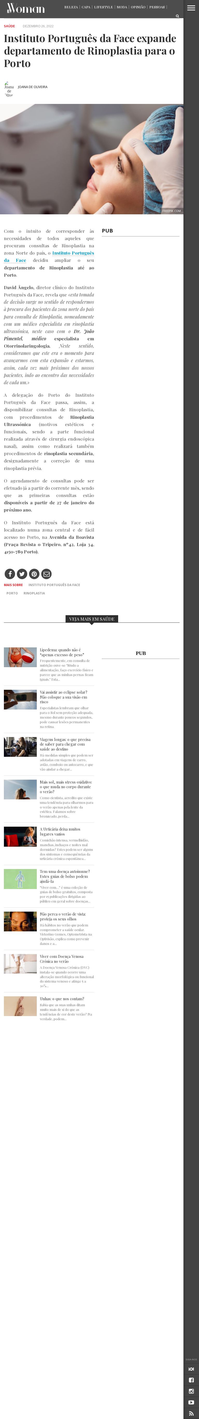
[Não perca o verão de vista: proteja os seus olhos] (20, 930)
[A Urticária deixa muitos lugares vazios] (20, 845)
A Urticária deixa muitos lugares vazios (60, 831)
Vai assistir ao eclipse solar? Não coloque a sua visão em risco (63, 697)
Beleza (71, 7)
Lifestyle (103, 7)
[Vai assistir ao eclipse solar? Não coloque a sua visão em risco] (20, 708)
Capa (86, 7)
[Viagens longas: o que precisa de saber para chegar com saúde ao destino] (20, 755)
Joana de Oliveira (32, 86)
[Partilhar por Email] (46, 574)
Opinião (138, 7)
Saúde (9, 26)
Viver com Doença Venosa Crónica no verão (61, 959)
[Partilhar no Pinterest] (34, 574)
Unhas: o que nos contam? (62, 998)
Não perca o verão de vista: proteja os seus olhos (63, 916)
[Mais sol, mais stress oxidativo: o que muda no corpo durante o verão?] (20, 798)
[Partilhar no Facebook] (10, 574)
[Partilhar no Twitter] (22, 574)
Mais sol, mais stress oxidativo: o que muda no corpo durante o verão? (66, 787)
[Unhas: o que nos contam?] (20, 1014)
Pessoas (157, 7)
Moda (122, 7)
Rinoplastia (34, 593)
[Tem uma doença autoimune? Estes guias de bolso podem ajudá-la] (20, 887)
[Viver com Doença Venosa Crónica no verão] (20, 972)
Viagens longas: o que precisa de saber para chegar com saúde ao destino (65, 744)
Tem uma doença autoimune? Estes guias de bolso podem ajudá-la (65, 876)
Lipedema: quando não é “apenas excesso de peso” (62, 652)
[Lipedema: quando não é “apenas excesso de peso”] (20, 666)
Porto (12, 593)
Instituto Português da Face (54, 585)
